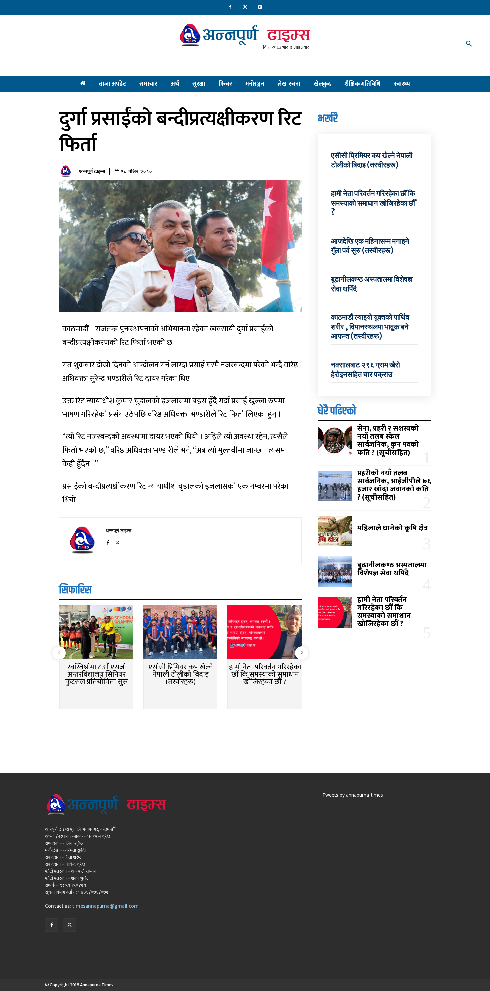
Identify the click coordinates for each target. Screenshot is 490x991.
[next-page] (301, 653)
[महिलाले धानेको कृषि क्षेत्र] (335, 531)
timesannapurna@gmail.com (105, 906)
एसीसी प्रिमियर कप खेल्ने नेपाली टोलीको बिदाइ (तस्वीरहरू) (180, 674)
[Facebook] (230, 7)
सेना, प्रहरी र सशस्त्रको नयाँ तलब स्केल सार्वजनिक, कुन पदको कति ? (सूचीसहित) (388, 440)
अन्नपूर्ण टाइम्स (92, 171)
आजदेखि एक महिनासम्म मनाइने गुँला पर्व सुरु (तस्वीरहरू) (370, 245)
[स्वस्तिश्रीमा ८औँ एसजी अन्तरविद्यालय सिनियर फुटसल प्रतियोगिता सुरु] (96, 633)
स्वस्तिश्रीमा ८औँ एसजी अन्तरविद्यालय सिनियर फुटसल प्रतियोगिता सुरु (96, 674)
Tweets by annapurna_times (352, 795)
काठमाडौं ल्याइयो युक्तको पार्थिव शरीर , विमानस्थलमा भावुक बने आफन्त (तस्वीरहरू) (370, 326)
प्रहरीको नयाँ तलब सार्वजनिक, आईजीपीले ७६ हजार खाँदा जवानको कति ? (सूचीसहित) (394, 485)
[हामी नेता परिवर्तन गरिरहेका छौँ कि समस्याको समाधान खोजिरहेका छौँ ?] (264, 633)
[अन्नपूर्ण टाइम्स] (67, 171)
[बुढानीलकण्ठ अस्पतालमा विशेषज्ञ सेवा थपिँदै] (335, 571)
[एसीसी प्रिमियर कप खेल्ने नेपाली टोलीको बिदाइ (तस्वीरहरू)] (180, 633)
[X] (245, 7)
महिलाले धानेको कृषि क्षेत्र (392, 528)
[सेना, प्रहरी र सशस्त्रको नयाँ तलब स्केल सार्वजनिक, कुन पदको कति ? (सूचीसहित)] (335, 441)
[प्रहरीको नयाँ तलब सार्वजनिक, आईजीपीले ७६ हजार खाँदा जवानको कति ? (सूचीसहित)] (335, 486)
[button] (469, 44)
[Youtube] (260, 7)
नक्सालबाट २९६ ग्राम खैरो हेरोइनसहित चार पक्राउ (365, 369)
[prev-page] (59, 653)
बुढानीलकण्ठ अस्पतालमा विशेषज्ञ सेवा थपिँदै (392, 569)
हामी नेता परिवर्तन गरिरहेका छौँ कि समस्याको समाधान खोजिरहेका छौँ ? (265, 674)
